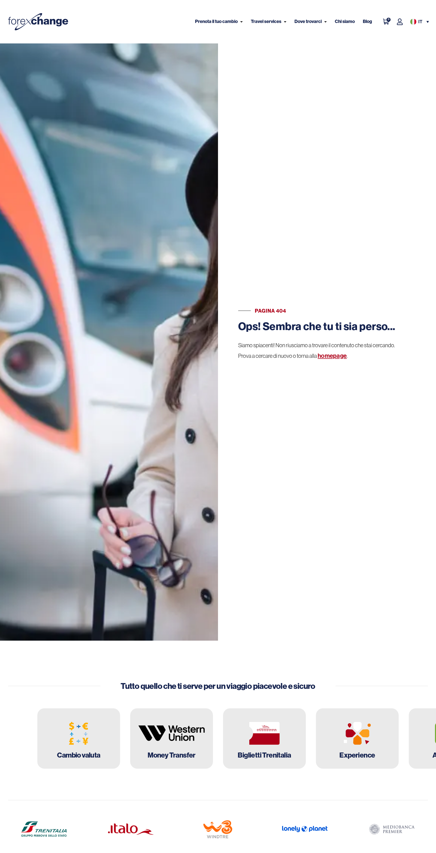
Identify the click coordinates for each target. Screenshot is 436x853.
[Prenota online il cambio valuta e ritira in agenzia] (78, 738)
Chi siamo (345, 21)
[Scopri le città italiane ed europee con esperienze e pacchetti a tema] (357, 738)
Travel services (266, 21)
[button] (419, 22)
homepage (332, 355)
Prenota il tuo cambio (216, 21)
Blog (367, 21)
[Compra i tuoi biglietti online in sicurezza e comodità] (264, 738)
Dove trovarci (308, 21)
